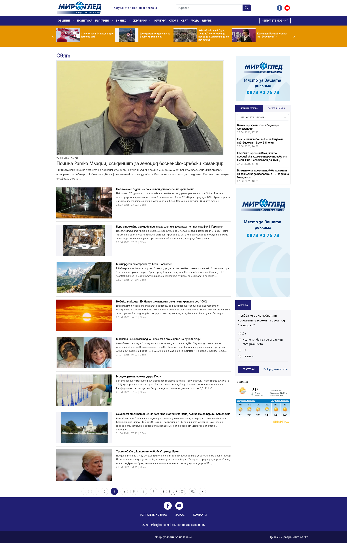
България (102, 20)
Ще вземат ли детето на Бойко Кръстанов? (155, 35)
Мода (195, 20)
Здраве (206, 20)
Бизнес (121, 20)
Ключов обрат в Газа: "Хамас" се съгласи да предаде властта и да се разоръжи (213, 35)
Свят (184, 20)
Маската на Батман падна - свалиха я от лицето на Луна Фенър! (158, 339)
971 (183, 491)
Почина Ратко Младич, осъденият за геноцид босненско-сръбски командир (139, 164)
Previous (53, 36)
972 (192, 491)
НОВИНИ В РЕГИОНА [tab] (249, 108)
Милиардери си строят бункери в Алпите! (144, 264)
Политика (84, 20)
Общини (64, 20)
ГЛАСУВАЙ (248, 369)
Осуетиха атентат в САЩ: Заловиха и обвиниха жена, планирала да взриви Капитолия (173, 414)
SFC (306, 537)
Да (244, 333)
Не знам (248, 356)
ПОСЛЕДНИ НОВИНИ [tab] (276, 108)
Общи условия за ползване (173, 537)
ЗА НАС (180, 514)
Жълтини (140, 20)
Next (293, 36)
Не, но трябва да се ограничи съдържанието (263, 342)
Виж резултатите (275, 369)
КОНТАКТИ (200, 514)
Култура (160, 20)
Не (244, 350)
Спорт (173, 20)
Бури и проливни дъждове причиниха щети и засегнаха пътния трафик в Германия (169, 226)
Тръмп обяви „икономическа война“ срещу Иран (147, 451)
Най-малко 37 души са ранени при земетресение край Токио (155, 189)
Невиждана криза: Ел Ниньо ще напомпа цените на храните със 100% (161, 301)
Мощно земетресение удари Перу (138, 376)
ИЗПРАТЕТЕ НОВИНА (275, 20)
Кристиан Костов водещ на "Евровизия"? (272, 35)
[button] (73, 20)
